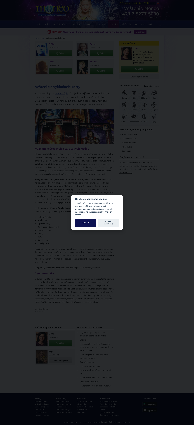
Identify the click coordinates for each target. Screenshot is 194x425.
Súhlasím (85, 223)
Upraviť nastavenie (108, 223)
